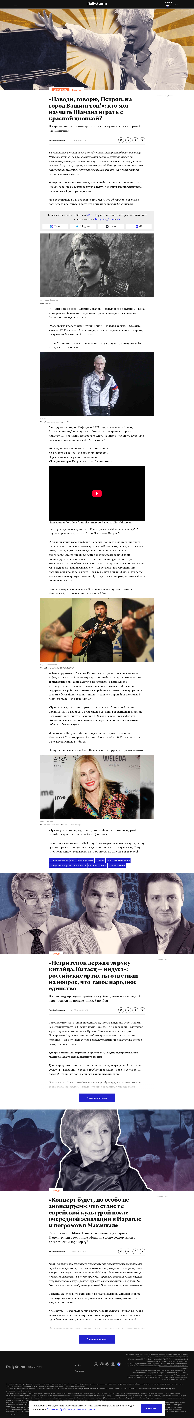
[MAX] (119, 1364)
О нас (78, 1365)
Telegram (100, 219)
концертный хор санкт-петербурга (67, 865)
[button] (15, 5)
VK (118, 219)
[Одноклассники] (113, 1364)
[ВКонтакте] (107, 1364)
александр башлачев (118, 860)
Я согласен (151, 1408)
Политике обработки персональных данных (72, 1409)
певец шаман (85, 860)
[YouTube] (102, 1364)
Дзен (110, 219)
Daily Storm (97, 4)
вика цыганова (117, 865)
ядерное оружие (58, 860)
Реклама (79, 1371)
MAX (89, 215)
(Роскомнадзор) (134, 1359)
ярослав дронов (97, 865)
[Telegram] (96, 1364)
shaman (99, 860)
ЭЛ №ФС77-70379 (166, 1359)
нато (73, 860)
